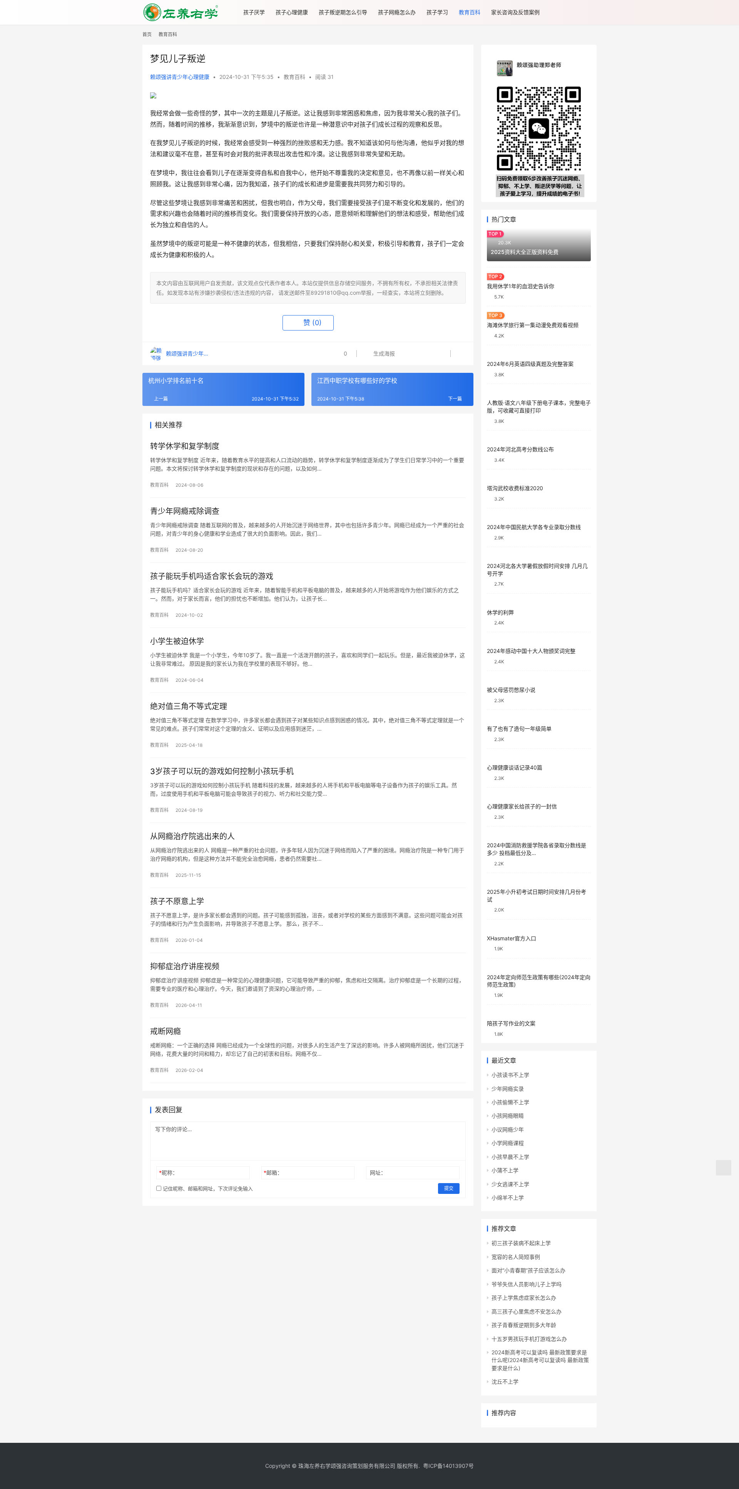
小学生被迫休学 (177, 641)
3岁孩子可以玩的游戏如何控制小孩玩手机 (222, 771)
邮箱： (273, 1172)
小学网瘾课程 (508, 1143)
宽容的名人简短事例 (516, 1257)
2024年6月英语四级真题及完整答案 (530, 364)
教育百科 (469, 12)
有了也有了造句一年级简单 (519, 728)
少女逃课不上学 (510, 1184)
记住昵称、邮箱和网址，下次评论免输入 (207, 1188)
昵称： (168, 1172)
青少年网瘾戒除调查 (184, 511)
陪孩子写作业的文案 (511, 1023)
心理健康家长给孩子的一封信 (522, 806)
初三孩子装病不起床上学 (521, 1243)
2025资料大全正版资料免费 (524, 252)
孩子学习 (437, 12)
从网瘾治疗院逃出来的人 (192, 836)
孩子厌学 (254, 12)
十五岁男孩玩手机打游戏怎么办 (529, 1338)
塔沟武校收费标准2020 (515, 488)
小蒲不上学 (505, 1170)
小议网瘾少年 (508, 1129)
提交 (448, 1188)
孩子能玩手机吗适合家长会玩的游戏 (211, 576)
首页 (147, 34)
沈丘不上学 (505, 1381)
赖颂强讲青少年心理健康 (179, 76)
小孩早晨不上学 (510, 1156)
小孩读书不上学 (510, 1075)
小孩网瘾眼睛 (508, 1115)
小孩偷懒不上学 (510, 1102)
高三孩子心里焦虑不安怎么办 (527, 1311)
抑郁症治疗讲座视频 (184, 966)
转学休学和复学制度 (184, 446)
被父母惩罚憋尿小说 (511, 689)
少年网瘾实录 (508, 1088)
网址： (378, 1172)
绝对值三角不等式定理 (188, 706)
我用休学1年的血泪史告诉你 (520, 286)
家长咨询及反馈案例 (515, 12)
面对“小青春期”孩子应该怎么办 (528, 1270)
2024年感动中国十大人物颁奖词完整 (531, 651)
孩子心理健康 (292, 12)
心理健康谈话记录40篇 (514, 767)
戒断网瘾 (165, 1031)
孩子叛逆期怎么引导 (343, 12)
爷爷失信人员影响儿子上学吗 (527, 1284)
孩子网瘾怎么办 (397, 12)
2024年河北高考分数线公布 (520, 449)
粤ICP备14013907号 (448, 1465)
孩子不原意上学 (177, 901)
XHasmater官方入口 (511, 938)
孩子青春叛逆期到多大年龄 (524, 1325)
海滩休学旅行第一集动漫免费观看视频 (532, 325)
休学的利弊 (500, 612)
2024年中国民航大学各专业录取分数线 (534, 527)
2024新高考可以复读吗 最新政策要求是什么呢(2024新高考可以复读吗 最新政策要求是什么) (540, 1360)
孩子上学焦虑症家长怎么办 (524, 1297)
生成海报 (383, 353)
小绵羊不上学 (508, 1197)
